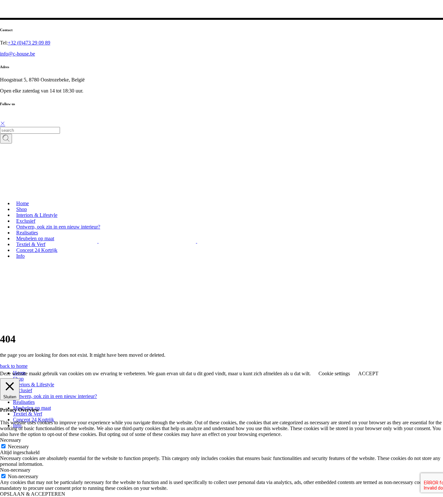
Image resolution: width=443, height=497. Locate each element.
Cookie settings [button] (334, 373)
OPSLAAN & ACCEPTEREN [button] (32, 494)
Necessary (18, 446)
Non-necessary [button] (15, 470)
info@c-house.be (17, 53)
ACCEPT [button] (368, 373)
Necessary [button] (10, 440)
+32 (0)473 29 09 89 (29, 42)
